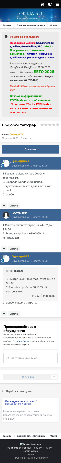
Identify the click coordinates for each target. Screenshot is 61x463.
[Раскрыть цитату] (7, 270)
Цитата (14, 205)
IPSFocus (27, 447)
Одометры (27, 138)
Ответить (31, 149)
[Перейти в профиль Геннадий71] (6, 163)
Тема (47, 447)
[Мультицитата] (4, 205)
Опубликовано (30, 165)
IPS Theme (12, 447)
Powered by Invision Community (31, 457)
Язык (37, 447)
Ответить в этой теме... (24, 358)
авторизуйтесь (21, 341)
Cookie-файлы (30, 451)
